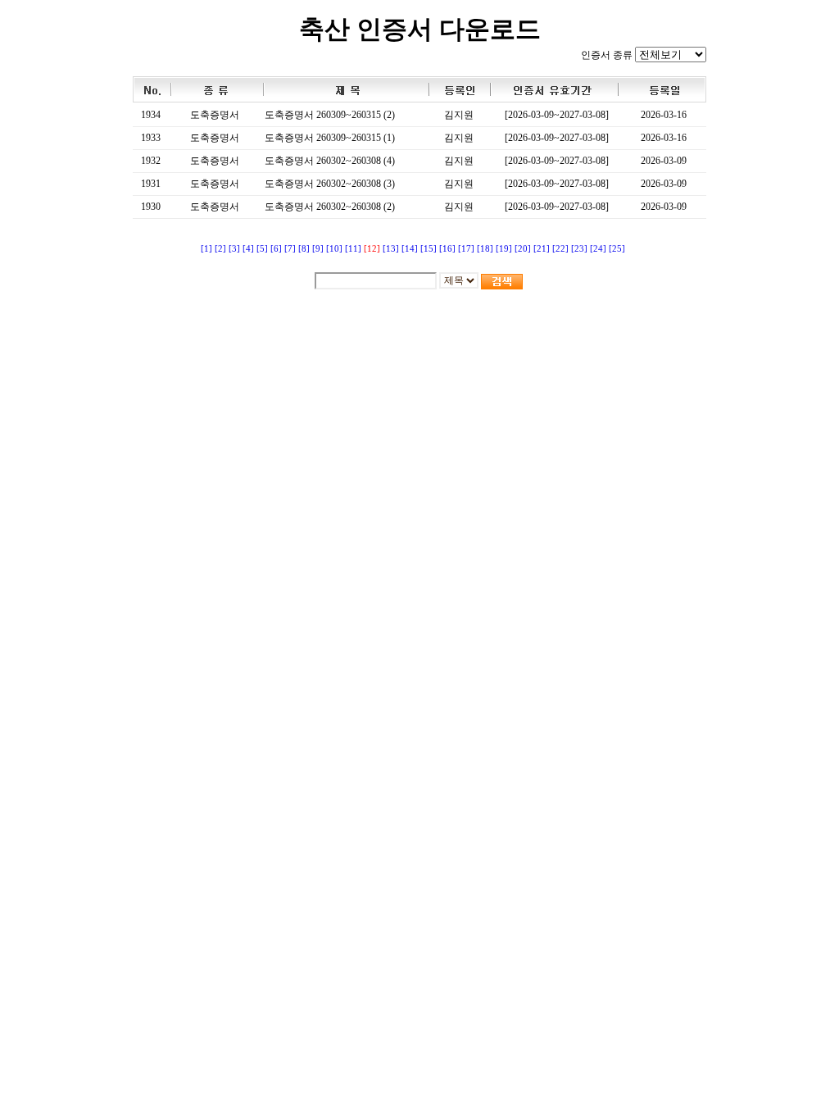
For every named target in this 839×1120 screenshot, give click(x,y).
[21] (541, 248)
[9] (318, 248)
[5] (262, 248)
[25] (617, 248)
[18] (485, 248)
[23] (579, 248)
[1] (206, 248)
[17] (466, 248)
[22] (560, 248)
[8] (304, 248)
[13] (391, 248)
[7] (290, 248)
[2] (220, 248)
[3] (234, 248)
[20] (523, 248)
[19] (504, 248)
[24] (598, 248)
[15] (428, 248)
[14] (409, 248)
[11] (353, 248)
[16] (447, 248)
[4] (248, 248)
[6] (276, 248)
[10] (334, 248)
